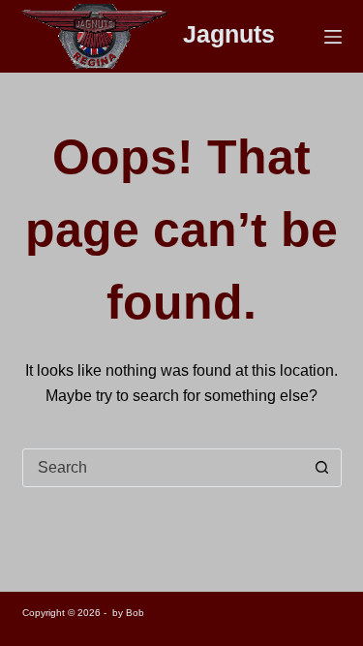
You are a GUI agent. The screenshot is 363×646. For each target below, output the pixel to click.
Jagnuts (229, 33)
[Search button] (322, 467)
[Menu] (333, 37)
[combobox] (163, 467)
